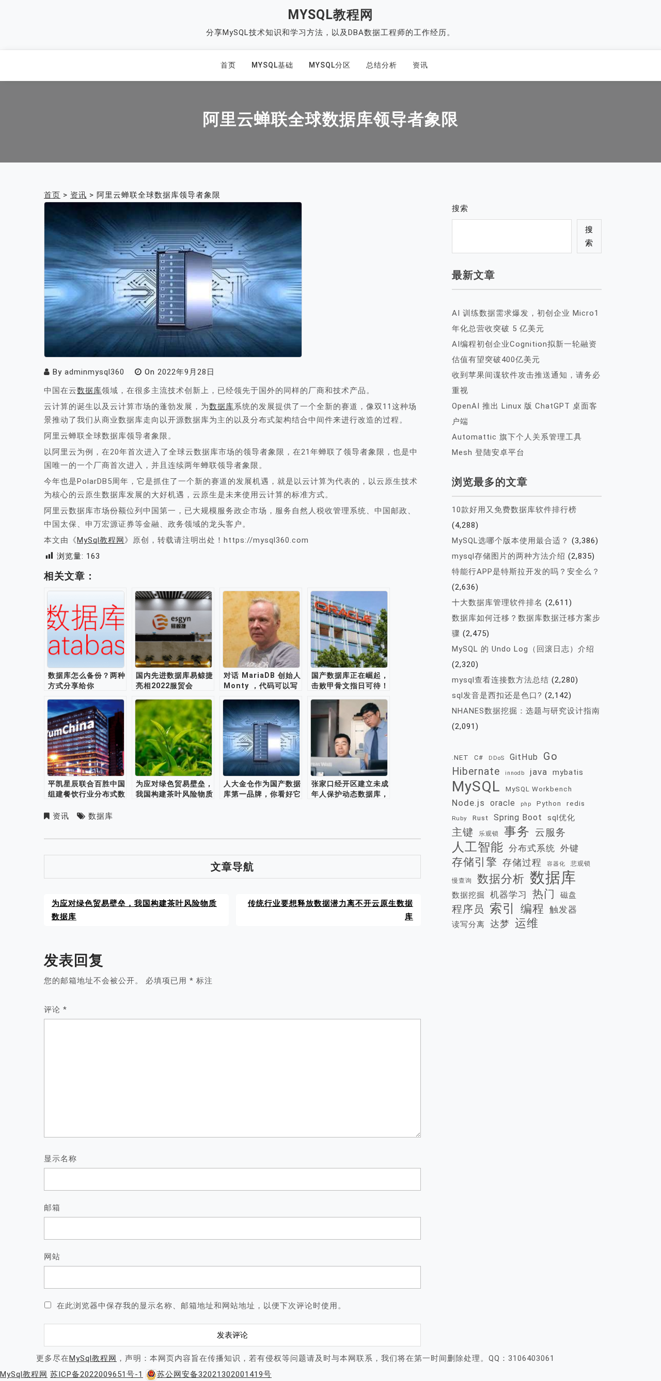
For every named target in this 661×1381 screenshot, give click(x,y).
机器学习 (508, 894)
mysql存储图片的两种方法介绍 (508, 556)
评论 (55, 1009)
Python (549, 803)
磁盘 (568, 895)
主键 (463, 832)
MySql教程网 (330, 14)
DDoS (497, 758)
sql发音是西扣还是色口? (497, 695)
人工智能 (477, 847)
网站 (52, 1256)
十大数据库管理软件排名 (497, 602)
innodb (515, 773)
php (526, 804)
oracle (502, 803)
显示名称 (60, 1158)
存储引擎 (474, 862)
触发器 (563, 910)
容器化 (556, 863)
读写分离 (468, 924)
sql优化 (561, 817)
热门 (543, 893)
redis (575, 803)
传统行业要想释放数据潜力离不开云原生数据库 (330, 910)
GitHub (524, 757)
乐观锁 (489, 833)
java (538, 772)
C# (478, 757)
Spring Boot (518, 817)
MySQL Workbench (539, 789)
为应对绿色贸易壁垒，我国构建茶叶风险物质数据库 (134, 910)
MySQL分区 (330, 65)
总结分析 (381, 65)
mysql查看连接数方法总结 (500, 680)
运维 (527, 923)
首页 (228, 65)
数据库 (89, 390)
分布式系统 (532, 848)
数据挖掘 (468, 895)
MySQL (476, 786)
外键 (569, 848)
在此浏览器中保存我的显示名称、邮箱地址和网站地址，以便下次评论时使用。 (201, 1305)
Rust (481, 818)
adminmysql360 (94, 372)
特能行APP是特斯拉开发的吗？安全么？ (526, 571)
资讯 (420, 65)
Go (550, 756)
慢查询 (462, 880)
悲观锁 (581, 863)
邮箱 (52, 1207)
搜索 (460, 208)
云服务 (550, 832)
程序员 (468, 909)
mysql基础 (272, 65)
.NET (460, 757)
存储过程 (522, 862)
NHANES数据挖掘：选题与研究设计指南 (526, 711)
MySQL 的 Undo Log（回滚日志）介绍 (523, 649)
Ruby (459, 818)
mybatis (568, 772)
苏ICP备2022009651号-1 (96, 1374)
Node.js (468, 803)
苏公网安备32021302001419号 (214, 1374)
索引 (502, 908)
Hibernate (476, 771)
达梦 (500, 924)
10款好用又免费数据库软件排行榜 (514, 509)
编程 (532, 908)
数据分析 (501, 878)
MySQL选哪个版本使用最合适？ (510, 540)
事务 (517, 831)
